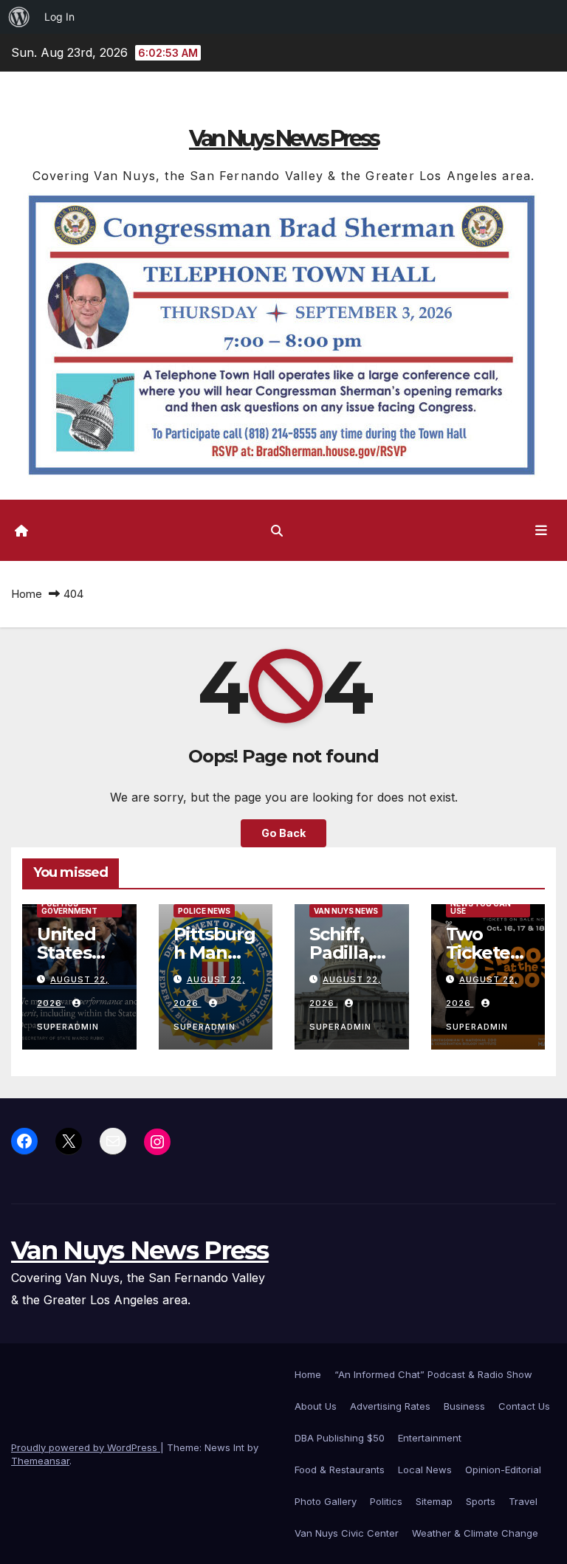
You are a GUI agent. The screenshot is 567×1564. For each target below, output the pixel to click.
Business (464, 1406)
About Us (316, 1406)
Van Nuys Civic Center (347, 1533)
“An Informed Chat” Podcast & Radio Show (433, 1374)
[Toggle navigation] (541, 529)
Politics (386, 1501)
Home (26, 594)
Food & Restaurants (340, 1469)
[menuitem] (19, 17)
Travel (523, 1501)
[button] (277, 530)
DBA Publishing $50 (340, 1438)
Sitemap (434, 1501)
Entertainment (429, 1438)
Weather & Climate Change (475, 1533)
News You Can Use (480, 907)
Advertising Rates (390, 1406)
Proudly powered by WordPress (85, 1447)
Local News (425, 1469)
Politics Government (69, 907)
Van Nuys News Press (283, 138)
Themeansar (40, 1461)
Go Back (283, 833)
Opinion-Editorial (503, 1469)
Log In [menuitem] (59, 16)
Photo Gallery (326, 1501)
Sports (480, 1501)
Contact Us (524, 1406)
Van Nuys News (346, 910)
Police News (204, 910)
